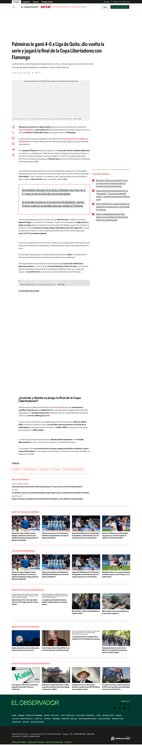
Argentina (26, 2)
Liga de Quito (44, 469)
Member (21, 715)
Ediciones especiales (88, 719)
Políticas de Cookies (19, 742)
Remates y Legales (69, 719)
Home (14, 715)
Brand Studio (108, 715)
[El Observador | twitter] (112, 704)
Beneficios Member (34, 715)
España (36, 2)
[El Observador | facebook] (116, 704)
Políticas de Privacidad (36, 742)
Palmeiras (16, 469)
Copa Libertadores (61, 7)
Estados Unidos (47, 2)
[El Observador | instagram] (120, 704)
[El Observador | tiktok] (129, 704)
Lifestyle (38, 719)
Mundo (119, 715)
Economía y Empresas (85, 715)
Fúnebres (56, 719)
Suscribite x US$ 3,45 (119, 7)
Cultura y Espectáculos (22, 719)
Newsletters (117, 719)
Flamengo (63, 407)
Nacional (55, 715)
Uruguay (16, 2)
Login (105, 7)
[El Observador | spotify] (120, 708)
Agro (98, 715)
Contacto (67, 742)
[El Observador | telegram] (124, 708)
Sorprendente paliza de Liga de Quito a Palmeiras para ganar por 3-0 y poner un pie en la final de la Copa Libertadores (47, 487)
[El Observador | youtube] (125, 704)
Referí (46, 715)
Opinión (47, 719)
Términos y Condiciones (54, 742)
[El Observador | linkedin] (115, 708)
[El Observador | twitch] (129, 708)
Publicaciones (104, 719)
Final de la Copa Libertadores (73, 469)
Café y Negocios (68, 715)
